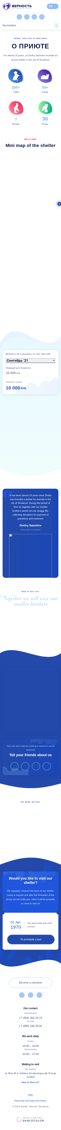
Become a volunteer (30, 982)
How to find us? (30, 1082)
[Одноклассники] (27, 17)
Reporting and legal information (30, 1100)
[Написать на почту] (42, 17)
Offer (30, 1095)
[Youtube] (34, 17)
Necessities (9, 25)
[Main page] (17, 6)
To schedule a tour (30, 939)
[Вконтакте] (19, 17)
